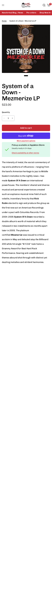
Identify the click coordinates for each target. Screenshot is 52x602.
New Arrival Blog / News (12, 13)
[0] (48, 5)
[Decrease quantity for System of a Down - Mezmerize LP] (4, 118)
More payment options (26, 141)
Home (4, 21)
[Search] (44, 5)
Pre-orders (31, 13)
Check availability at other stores (25, 153)
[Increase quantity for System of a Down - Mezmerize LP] (12, 118)
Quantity (6, 112)
